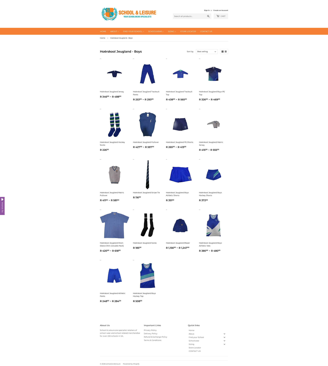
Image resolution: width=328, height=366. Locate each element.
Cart (222, 16)
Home (102, 38)
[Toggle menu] (224, 333)
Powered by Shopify (131, 364)
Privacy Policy (150, 330)
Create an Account (220, 10)
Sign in (207, 10)
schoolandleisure (113, 364)
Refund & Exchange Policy (155, 337)
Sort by (190, 51)
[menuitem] (103, 31)
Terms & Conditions (152, 340)
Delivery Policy (150, 333)
